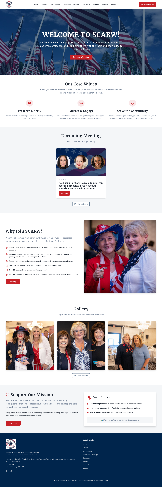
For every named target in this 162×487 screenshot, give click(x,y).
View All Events (83, 204)
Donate (105, 4)
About (36, 4)
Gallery (96, 4)
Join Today (12, 282)
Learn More (64, 193)
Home (85, 444)
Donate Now (13, 423)
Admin (85, 468)
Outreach (86, 4)
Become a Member (147, 4)
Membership (55, 4)
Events (44, 4)
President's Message (71, 4)
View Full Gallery (82, 376)
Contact (114, 4)
